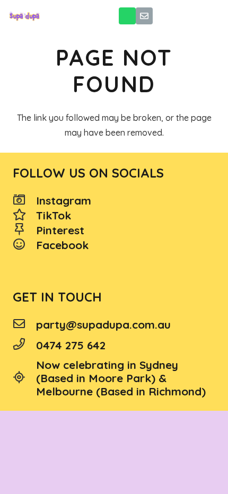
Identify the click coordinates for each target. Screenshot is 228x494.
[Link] (24, 16)
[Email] (144, 15)
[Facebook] (24, 245)
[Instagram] (24, 200)
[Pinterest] (24, 230)
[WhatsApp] (127, 15)
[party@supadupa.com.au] (24, 324)
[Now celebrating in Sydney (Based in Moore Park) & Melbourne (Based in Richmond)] (24, 378)
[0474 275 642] (24, 345)
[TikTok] (24, 215)
